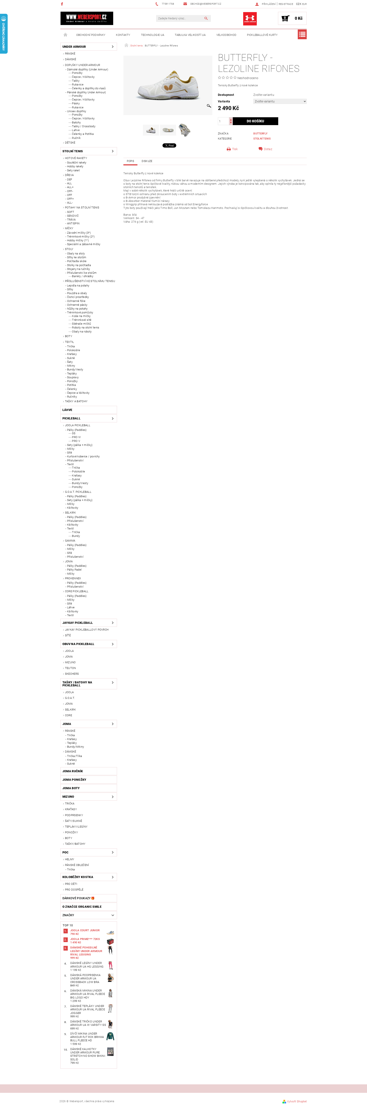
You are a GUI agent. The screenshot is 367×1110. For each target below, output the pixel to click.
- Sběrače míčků (81, 323)
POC (65, 852)
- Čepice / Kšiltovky (83, 76)
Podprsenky (74, 815)
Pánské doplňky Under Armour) (86, 92)
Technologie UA (152, 34)
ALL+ (70, 187)
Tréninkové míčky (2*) (81, 236)
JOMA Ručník (72, 771)
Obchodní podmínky (90, 34)
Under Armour (74, 46)
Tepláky (72, 373)
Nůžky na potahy (77, 308)
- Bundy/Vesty (79, 483)
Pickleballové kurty (262, 34)
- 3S (73, 433)
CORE (68, 715)
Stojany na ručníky (78, 269)
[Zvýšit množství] (231, 119)
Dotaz (268, 149)
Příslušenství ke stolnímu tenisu (90, 281)
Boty (68, 336)
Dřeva (69, 175)
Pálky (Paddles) (77, 429)
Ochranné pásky (77, 304)
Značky (68, 915)
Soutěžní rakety (76, 162)
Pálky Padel (74, 569)
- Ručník (76, 138)
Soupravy (73, 377)
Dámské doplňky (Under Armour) (87, 69)
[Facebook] (62, 4)
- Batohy (76, 122)
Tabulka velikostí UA (190, 34)
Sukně (71, 358)
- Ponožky (77, 72)
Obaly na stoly (76, 253)
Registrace (286, 4)
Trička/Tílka (74, 756)
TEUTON (70, 668)
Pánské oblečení (77, 865)
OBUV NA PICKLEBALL (78, 644)
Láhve (67, 410)
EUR (304, 4)
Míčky (69, 228)
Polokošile (73, 350)
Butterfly (260, 133)
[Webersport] (87, 18)
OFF (69, 195)
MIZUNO (70, 662)
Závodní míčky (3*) (79, 232)
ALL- (70, 202)
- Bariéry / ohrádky (82, 276)
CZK (298, 4)
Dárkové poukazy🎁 (78, 898)
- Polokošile (78, 471)
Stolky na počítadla (79, 265)
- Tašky (75, 80)
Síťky (70, 289)
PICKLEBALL (71, 418)
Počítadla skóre (77, 261)
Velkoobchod (226, 34)
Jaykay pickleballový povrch (87, 629)
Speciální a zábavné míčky (83, 244)
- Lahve (75, 130)
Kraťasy (72, 354)
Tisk (235, 149)
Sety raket (73, 170)
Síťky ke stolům (76, 257)
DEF (69, 179)
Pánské (70, 53)
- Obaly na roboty (81, 331)
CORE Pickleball (77, 591)
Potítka (71, 385)
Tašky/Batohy (75, 843)
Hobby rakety (75, 166)
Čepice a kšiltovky (78, 392)
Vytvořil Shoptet (297, 1101)
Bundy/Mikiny (75, 746)
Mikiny (71, 365)
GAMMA (70, 540)
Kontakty (123, 34)
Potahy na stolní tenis (82, 207)
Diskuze (147, 161)
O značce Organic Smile (82, 906)
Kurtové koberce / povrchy (83, 456)
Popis (130, 161)
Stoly (69, 249)
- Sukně (75, 479)
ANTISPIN (73, 223)
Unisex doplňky (76, 111)
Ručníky (72, 396)
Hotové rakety (76, 158)
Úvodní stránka (65, 34)
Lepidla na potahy (78, 285)
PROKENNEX (73, 578)
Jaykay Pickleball (77, 622)
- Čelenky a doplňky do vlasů (88, 88)
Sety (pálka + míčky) (79, 445)
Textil (69, 341)
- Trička (75, 467)
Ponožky (72, 381)
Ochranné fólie (76, 301)
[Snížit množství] (231, 123)
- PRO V (75, 441)
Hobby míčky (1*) (78, 240)
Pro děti (71, 883)
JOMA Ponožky (74, 779)
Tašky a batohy (76, 401)
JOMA (69, 561)
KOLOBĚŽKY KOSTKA (77, 877)
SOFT (70, 212)
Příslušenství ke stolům (82, 272)
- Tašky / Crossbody (83, 126)
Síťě (69, 452)
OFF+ (70, 198)
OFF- (70, 191)
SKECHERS (72, 673)
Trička (71, 346)
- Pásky (75, 103)
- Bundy (75, 536)
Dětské (70, 142)
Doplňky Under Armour (82, 65)
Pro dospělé (74, 889)
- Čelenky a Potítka (82, 133)
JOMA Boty (71, 788)
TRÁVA (71, 219)
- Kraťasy (76, 475)
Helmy (69, 859)
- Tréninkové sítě (81, 319)
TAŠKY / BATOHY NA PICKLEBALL (77, 684)
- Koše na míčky (81, 316)
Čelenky (72, 389)
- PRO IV (76, 437)
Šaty (70, 361)
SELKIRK (70, 512)
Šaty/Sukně (73, 820)
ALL (69, 183)
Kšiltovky (72, 507)
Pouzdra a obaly (77, 293)
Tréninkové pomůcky (80, 312)
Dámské (70, 59)
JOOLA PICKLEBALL (77, 425)
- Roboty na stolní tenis (85, 327)
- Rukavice (77, 84)
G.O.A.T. (70, 698)
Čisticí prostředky (78, 297)
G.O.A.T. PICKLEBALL (78, 491)
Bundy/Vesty (75, 369)
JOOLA (69, 650)
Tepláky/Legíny (76, 826)
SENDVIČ (73, 215)
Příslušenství (75, 460)
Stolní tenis (72, 151)
